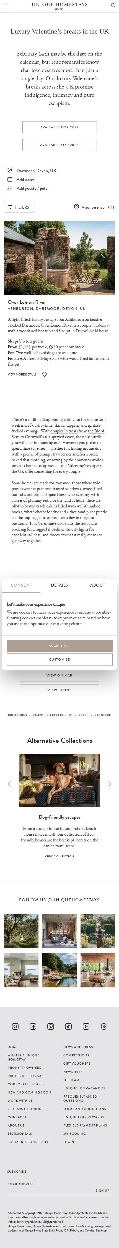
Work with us (20, 1100)
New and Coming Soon (29, 1092)
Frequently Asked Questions (80, 1098)
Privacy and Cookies (82, 1230)
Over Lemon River (27, 302)
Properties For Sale (26, 1076)
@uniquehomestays (74, 900)
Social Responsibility (28, 1142)
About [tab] (97, 585)
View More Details (22, 374)
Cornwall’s (34, 437)
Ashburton (20, 308)
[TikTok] (68, 1026)
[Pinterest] (50, 1026)
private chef (22, 466)
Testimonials (20, 1133)
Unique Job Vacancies (84, 1088)
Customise (59, 659)
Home (13, 1047)
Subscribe (16, 1171)
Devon (69, 308)
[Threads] (103, 1026)
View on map (93, 207)
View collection (59, 856)
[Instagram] (15, 1026)
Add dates (26, 179)
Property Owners (24, 1067)
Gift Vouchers (77, 1063)
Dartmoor (48, 308)
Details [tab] (59, 585)
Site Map (101, 1230)
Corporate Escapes (26, 1084)
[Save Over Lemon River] (44, 374)
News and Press (78, 1047)
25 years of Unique (26, 1109)
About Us (16, 1125)
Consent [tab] (21, 585)
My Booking (74, 1133)
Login (68, 1142)
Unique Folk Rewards (83, 1117)
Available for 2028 (59, 144)
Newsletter (74, 1072)
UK (83, 308)
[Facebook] (33, 1026)
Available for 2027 (59, 127)
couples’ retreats (64, 431)
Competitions (76, 1055)
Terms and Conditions (84, 1109)
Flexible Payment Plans (85, 1125)
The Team (71, 1080)
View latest (59, 690)
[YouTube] (86, 1026)
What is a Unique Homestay (23, 1057)
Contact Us (19, 1117)
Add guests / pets (32, 188)
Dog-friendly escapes (60, 817)
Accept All (60, 645)
